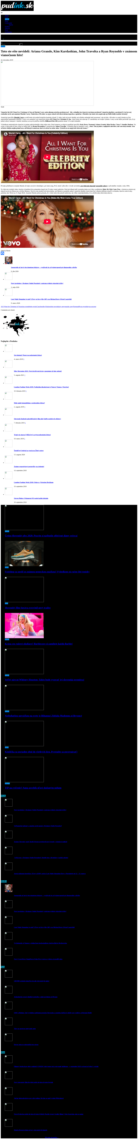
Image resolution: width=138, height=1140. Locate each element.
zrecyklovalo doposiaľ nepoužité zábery (94, 186)
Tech (6, 30)
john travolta (54, 306)
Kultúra (7, 26)
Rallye (11, 25)
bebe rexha (32, 306)
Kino (6, 21)
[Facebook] (69, 253)
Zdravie (7, 28)
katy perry (61, 306)
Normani (76, 306)
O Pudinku (8, 32)
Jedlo (6, 17)
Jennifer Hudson (45, 306)
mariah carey (69, 306)
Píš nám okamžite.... (52, 1137)
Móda (7, 15)
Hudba (7, 19)
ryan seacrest (92, 306)
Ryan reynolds (83, 306)
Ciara (38, 306)
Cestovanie (8, 23)
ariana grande (25, 306)
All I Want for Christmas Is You (11, 306)
